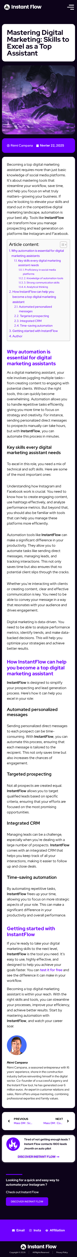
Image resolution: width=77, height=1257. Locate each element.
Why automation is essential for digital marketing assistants (37, 253)
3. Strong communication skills (41, 282)
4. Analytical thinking (36, 287)
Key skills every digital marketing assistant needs (39, 263)
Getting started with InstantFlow (35, 331)
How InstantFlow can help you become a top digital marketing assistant (34, 296)
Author (17, 336)
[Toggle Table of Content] (61, 244)
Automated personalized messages (35, 309)
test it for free (51, 970)
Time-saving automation (36, 325)
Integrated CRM (31, 321)
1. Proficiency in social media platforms (39, 272)
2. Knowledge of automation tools (43, 278)
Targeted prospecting (34, 316)
